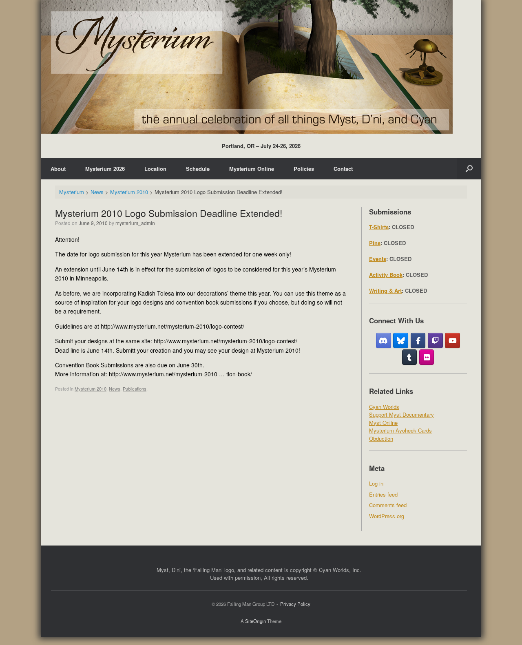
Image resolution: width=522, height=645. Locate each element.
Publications (134, 388)
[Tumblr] (409, 357)
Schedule (198, 168)
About (58, 168)
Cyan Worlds (384, 407)
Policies (304, 168)
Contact (343, 168)
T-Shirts (379, 227)
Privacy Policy (295, 604)
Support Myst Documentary (401, 414)
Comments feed (388, 505)
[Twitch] (435, 340)
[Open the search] (469, 168)
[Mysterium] (247, 67)
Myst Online (383, 422)
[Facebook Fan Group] (418, 340)
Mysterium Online (251, 168)
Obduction (381, 438)
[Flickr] (426, 357)
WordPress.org (386, 516)
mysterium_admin (135, 222)
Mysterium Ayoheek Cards (400, 430)
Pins (374, 243)
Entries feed (383, 494)
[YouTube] (452, 340)
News (114, 388)
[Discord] (383, 340)
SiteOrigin (255, 621)
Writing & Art (385, 290)
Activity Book (386, 274)
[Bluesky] (400, 340)
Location (155, 168)
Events (377, 259)
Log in (376, 483)
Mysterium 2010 (90, 388)
